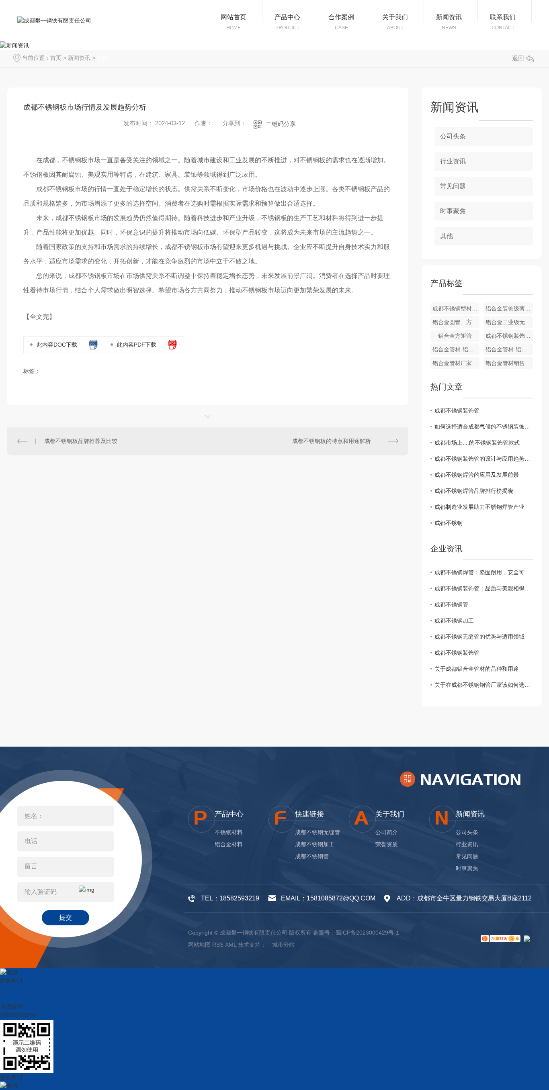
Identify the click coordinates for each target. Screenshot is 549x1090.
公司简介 (386, 832)
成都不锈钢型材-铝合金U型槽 (456, 308)
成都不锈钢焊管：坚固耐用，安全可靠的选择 (483, 572)
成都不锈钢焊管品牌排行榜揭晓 (473, 491)
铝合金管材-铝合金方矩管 (509, 349)
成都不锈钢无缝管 (317, 832)
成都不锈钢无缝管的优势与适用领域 (479, 636)
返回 (518, 58)
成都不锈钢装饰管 (456, 410)
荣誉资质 (386, 844)
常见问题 (453, 186)
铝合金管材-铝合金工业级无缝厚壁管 (456, 349)
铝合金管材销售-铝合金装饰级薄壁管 (509, 363)
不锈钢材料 (229, 832)
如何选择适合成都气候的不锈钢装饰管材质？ (483, 426)
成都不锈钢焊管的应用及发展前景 (476, 475)
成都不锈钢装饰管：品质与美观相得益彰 (483, 588)
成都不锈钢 (448, 523)
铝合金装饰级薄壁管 (509, 308)
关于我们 (395, 17)
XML (230, 944)
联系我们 (503, 17)
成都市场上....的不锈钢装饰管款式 (477, 442)
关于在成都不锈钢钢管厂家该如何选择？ (483, 685)
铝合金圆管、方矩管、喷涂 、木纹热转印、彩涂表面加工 (456, 322)
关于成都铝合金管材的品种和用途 (476, 668)
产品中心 (287, 17)
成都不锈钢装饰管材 (509, 336)
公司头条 (453, 136)
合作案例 (341, 17)
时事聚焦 (453, 211)
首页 (55, 58)
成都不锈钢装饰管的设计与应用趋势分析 (483, 458)
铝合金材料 (229, 844)
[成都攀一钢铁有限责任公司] (54, 20)
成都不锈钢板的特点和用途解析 (331, 441)
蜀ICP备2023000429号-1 (367, 932)
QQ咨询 (10, 997)
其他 (102, 58)
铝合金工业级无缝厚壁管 (509, 322)
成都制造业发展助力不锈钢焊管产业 (479, 507)
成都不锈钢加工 (454, 620)
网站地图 (199, 944)
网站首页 (233, 17)
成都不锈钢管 (451, 604)
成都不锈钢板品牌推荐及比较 (80, 441)
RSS (217, 944)
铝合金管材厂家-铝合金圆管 (456, 363)
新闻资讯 (449, 17)
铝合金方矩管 (455, 336)
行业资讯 (453, 161)
